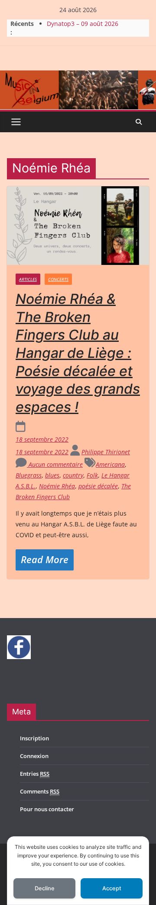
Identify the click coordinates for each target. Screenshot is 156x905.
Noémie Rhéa (57, 486)
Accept (111, 888)
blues (52, 475)
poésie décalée (98, 486)
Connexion (34, 756)
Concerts (58, 279)
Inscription (34, 738)
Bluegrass (29, 475)
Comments (39, 791)
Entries (34, 774)
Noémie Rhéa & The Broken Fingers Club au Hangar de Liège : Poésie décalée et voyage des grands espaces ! (78, 352)
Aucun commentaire (55, 464)
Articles (28, 279)
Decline (45, 888)
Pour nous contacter (47, 809)
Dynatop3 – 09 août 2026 (82, 23)
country (73, 475)
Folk (92, 475)
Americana (110, 464)
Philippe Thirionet (105, 452)
